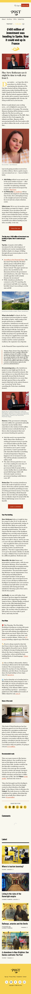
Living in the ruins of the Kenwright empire (11, 895)
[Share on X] (6, 807)
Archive (9, 19)
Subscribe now (15, 228)
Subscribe (25, 5)
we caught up (18, 192)
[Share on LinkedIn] (13, 807)
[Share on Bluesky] (21, 807)
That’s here (12, 190)
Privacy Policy (12, 976)
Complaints (19, 976)
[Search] (15, 5)
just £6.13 (10, 675)
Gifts (14, 19)
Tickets (26, 656)
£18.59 (18, 694)
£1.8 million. (11, 746)
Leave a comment (15, 506)
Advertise (21, 19)
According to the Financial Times (14, 260)
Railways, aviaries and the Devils (15, 923)
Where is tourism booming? (13, 866)
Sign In (19, 6)
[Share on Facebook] (9, 807)
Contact (24, 976)
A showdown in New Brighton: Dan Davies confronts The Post (15, 953)
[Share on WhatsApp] (17, 807)
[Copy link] (25, 807)
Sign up (6, 976)
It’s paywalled (10, 797)
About (3, 19)
